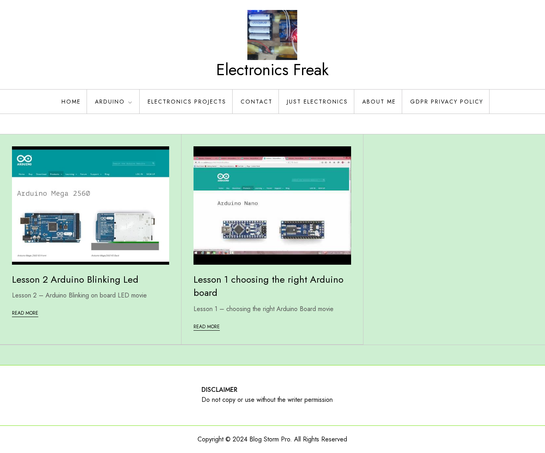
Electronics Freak (272, 69)
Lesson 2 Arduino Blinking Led (75, 279)
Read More (25, 313)
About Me (379, 102)
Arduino (110, 102)
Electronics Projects (187, 102)
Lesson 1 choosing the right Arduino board (269, 286)
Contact (256, 102)
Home (71, 102)
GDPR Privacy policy (446, 102)
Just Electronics (317, 102)
